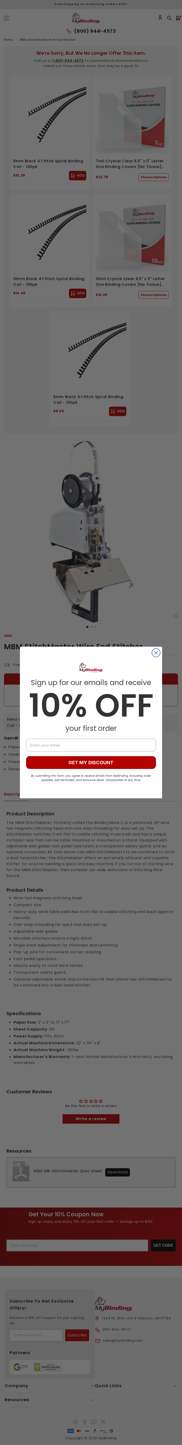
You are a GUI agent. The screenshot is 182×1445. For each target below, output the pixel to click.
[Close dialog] (156, 653)
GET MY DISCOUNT (91, 762)
